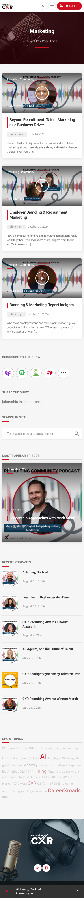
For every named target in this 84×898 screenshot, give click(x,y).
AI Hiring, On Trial (28, 889)
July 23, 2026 (31, 683)
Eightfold (8, 758)
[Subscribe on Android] (36, 373)
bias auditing (69, 748)
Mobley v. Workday (61, 758)
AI (43, 757)
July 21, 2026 (31, 708)
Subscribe (69, 6)
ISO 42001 (65, 777)
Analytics (16, 198)
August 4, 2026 (32, 635)
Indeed (24, 777)
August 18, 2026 (33, 581)
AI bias (23, 748)
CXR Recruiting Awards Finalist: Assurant (45, 624)
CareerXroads (64, 790)
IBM (5, 797)
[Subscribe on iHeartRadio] (50, 373)
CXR (32, 783)
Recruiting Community (20, 79)
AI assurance (49, 748)
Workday (30, 765)
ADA (16, 783)
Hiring (40, 771)
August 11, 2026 (33, 606)
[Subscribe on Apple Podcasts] (8, 373)
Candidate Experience (26, 291)
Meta (23, 783)
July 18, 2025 (38, 527)
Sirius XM (18, 772)
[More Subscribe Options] (63, 373)
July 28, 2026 (31, 658)
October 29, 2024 (37, 227)
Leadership (17, 510)
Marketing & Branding (26, 106)
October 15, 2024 (37, 314)
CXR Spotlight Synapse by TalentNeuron (51, 674)
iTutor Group (56, 772)
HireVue (35, 777)
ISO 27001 (49, 777)
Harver (7, 783)
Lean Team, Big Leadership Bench (46, 597)
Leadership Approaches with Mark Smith (42, 518)
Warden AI (9, 748)
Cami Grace (16, 134)
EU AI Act (60, 765)
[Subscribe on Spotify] (22, 373)
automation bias (27, 758)
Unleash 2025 (16, 469)
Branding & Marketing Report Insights (41, 305)
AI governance (37, 791)
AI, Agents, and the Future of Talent (47, 649)
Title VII (33, 748)
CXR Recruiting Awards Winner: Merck (50, 699)
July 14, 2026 (37, 134)
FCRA (30, 772)
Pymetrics (45, 765)
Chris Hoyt (15, 227)
